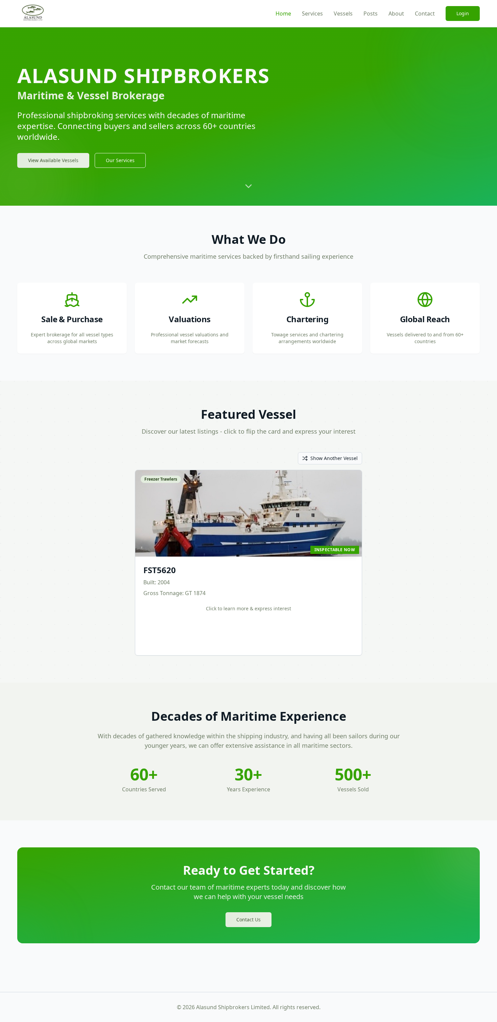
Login (462, 13)
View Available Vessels (53, 160)
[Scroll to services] (248, 189)
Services (312, 13)
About (396, 13)
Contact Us (248, 919)
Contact (425, 13)
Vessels (343, 13)
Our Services (120, 160)
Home (283, 13)
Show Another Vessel (334, 458)
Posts (370, 13)
